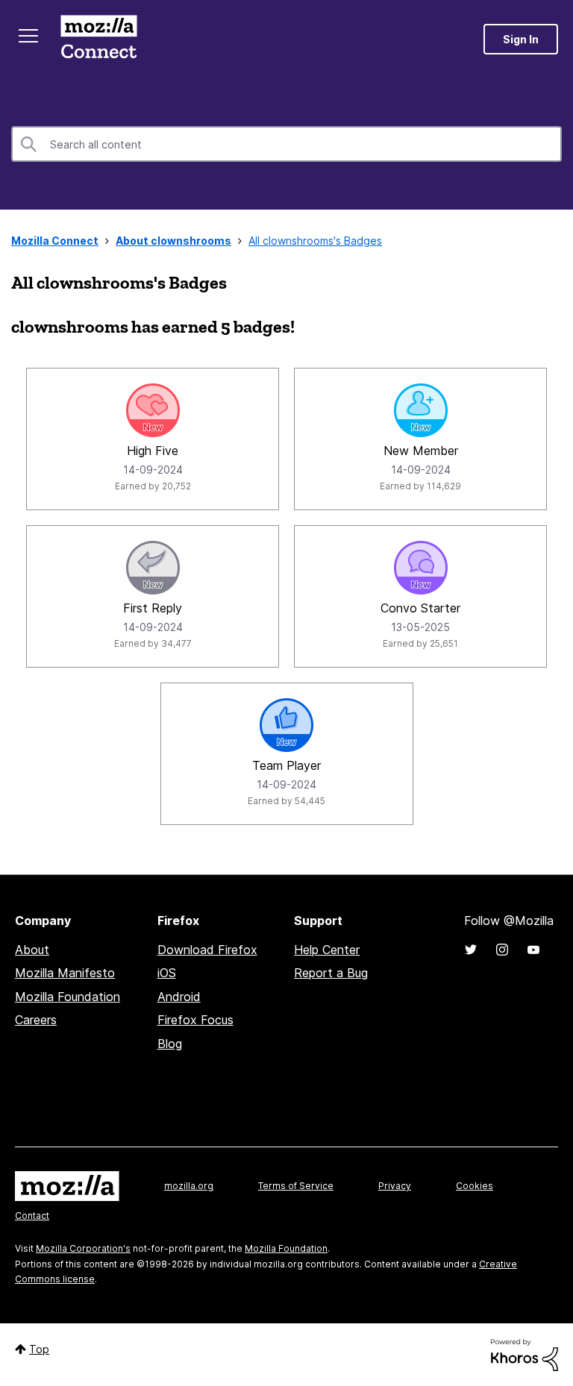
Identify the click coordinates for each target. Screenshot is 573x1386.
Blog (169, 1043)
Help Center (327, 949)
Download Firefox (207, 949)
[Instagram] (502, 949)
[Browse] (28, 35)
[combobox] (286, 144)
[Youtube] (533, 949)
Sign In (521, 39)
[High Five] (153, 410)
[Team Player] (286, 725)
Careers (36, 1019)
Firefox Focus (195, 1019)
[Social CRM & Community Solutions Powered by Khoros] (524, 1353)
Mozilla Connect (98, 39)
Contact (32, 1215)
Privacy (394, 1185)
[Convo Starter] (421, 568)
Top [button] (39, 1349)
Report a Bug (331, 972)
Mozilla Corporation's (83, 1248)
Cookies (474, 1185)
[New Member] (421, 410)
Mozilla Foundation (67, 996)
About (32, 949)
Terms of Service (296, 1185)
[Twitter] (471, 949)
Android (179, 996)
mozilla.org (188, 1185)
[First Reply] (153, 568)
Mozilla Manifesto (65, 972)
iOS (166, 972)
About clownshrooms (173, 240)
